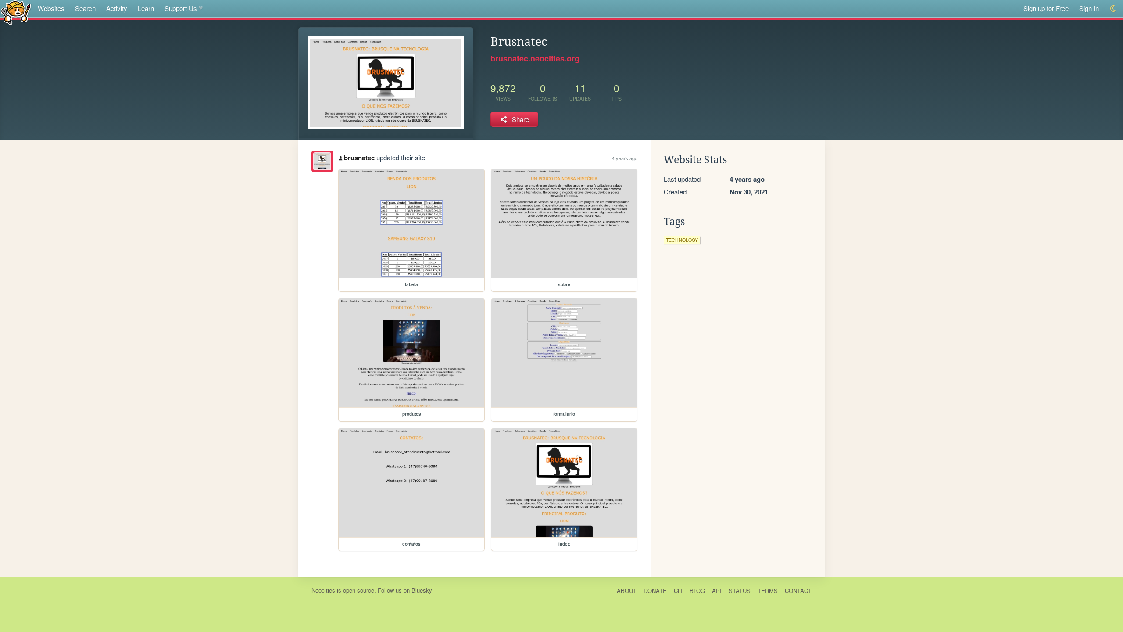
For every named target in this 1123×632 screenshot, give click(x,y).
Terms (768, 590)
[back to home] (16, 12)
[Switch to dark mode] (1113, 8)
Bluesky (421, 590)
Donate (655, 590)
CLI (678, 590)
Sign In (1089, 8)
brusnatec (359, 157)
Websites (51, 8)
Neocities (323, 590)
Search (85, 8)
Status (740, 590)
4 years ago (624, 158)
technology (682, 240)
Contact (798, 590)
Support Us (181, 8)
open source (358, 590)
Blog (697, 590)
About (627, 590)
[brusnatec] (322, 161)
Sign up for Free (1046, 8)
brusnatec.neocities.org (534, 58)
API (717, 590)
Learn (146, 8)
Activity (116, 8)
